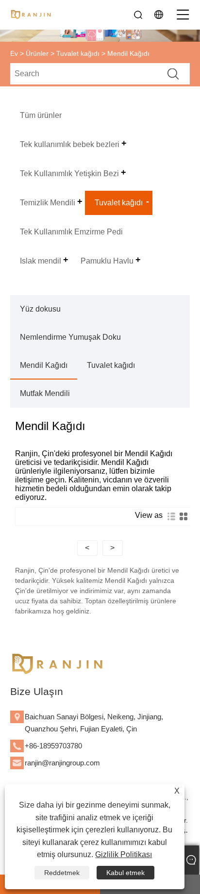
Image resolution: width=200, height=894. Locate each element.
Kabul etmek (125, 873)
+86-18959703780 (53, 746)
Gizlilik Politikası (123, 854)
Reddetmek (62, 873)
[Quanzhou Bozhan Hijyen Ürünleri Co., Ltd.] (31, 14)
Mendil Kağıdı (43, 365)
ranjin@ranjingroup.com (62, 763)
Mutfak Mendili (45, 393)
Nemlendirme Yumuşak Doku (70, 337)
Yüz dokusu (40, 309)
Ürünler (37, 53)
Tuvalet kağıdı (78, 53)
